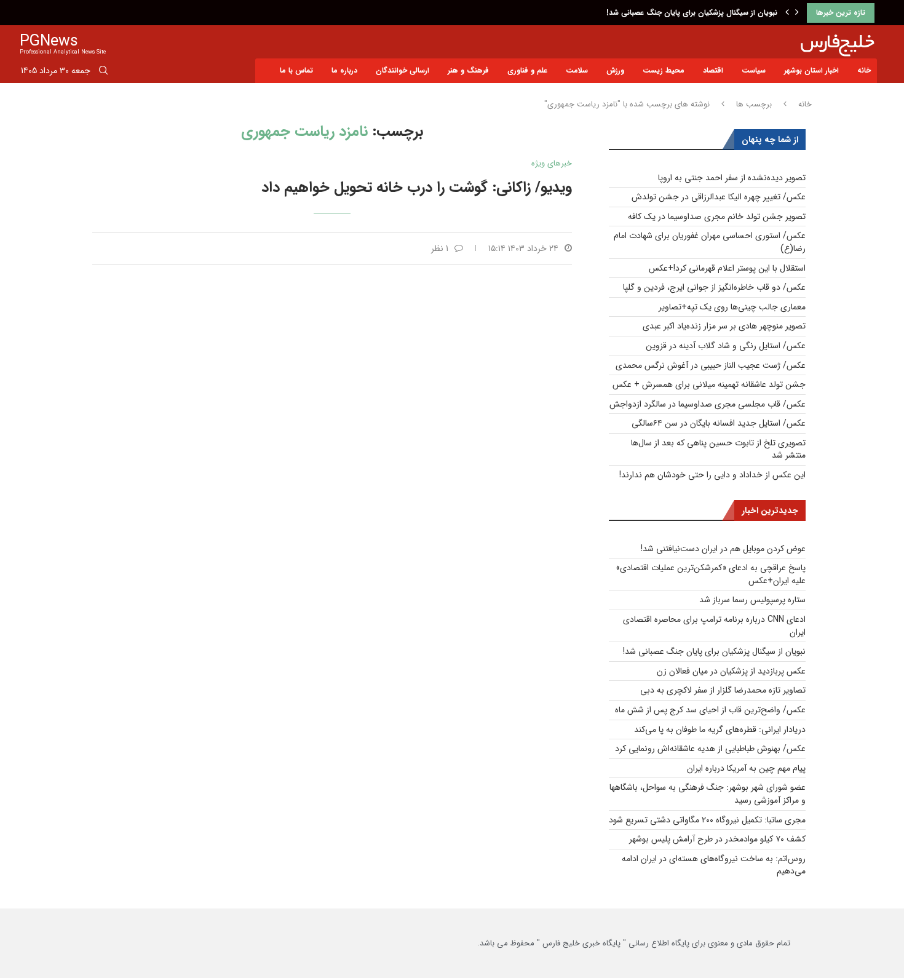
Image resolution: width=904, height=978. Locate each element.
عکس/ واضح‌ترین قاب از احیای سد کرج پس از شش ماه (710, 710)
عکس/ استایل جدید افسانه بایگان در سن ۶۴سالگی (719, 423)
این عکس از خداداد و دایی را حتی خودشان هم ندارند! (712, 475)
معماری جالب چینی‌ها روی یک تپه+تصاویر (732, 307)
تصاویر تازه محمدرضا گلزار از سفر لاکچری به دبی (723, 690)
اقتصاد (713, 70)
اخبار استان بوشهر (811, 70)
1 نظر (439, 248)
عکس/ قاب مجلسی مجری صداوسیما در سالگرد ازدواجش (707, 404)
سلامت (577, 70)
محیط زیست (663, 70)
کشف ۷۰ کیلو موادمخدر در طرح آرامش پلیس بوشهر (717, 839)
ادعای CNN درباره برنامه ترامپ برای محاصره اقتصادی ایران (714, 626)
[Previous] (787, 13)
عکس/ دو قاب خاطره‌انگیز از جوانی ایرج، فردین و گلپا (714, 287)
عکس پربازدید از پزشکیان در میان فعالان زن (731, 671)
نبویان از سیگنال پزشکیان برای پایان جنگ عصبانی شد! (691, 12)
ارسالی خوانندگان (402, 70)
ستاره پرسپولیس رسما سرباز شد (752, 599)
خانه (864, 70)
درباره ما (344, 70)
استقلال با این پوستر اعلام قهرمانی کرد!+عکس (727, 268)
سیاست (754, 70)
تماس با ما (296, 70)
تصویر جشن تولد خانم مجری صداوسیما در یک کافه (717, 216)
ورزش (615, 70)
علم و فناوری (527, 70)
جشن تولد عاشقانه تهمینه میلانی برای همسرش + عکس (709, 384)
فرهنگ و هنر (468, 70)
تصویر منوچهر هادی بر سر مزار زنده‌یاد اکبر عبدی (724, 326)
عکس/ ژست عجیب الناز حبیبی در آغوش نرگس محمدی (711, 365)
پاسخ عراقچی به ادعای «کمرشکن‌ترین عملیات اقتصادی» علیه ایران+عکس (711, 574)
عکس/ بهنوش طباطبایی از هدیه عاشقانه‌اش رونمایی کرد (710, 748)
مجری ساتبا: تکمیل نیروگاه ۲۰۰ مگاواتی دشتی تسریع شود (707, 820)
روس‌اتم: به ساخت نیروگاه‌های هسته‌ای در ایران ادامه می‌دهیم (714, 865)
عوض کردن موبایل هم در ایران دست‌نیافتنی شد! (723, 548)
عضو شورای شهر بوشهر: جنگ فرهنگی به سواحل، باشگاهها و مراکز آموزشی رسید (707, 794)
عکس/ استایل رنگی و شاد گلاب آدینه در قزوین (726, 345)
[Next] (797, 13)
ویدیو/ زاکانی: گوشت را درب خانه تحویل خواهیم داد (416, 187)
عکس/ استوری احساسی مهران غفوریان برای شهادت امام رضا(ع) (710, 242)
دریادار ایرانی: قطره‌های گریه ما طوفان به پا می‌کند (720, 729)
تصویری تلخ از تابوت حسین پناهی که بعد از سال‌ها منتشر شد (718, 449)
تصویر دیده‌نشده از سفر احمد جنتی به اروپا (732, 178)
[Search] (103, 72)
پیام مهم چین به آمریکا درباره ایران (746, 768)
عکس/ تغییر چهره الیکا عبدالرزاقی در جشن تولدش (719, 197)
